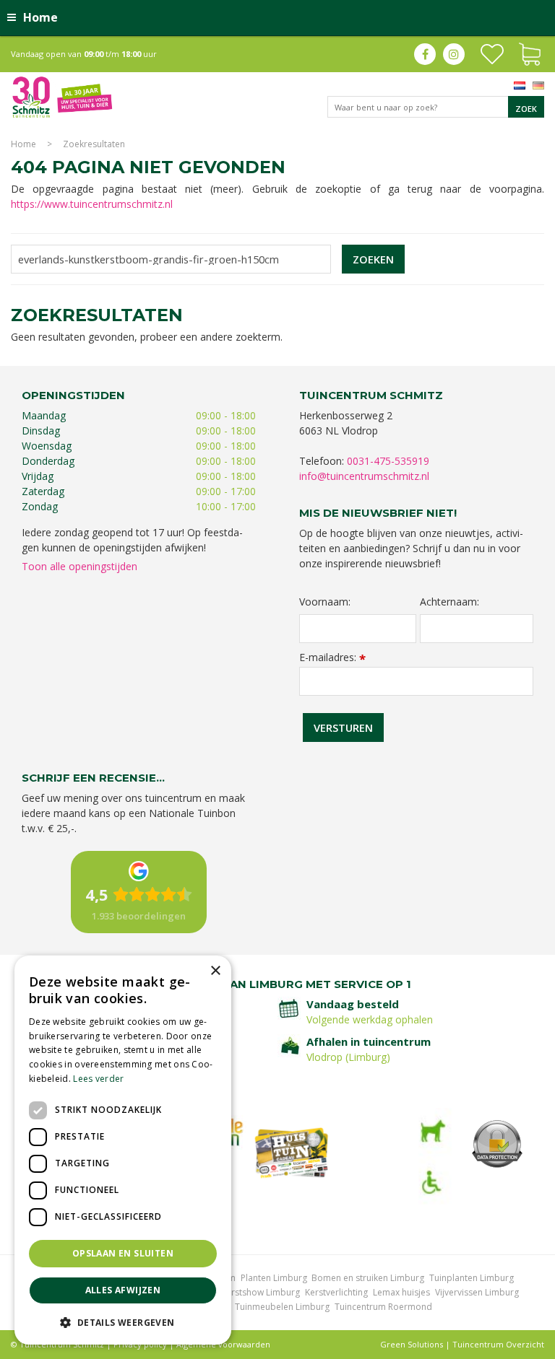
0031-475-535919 (388, 461)
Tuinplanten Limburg (471, 1277)
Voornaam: (324, 601)
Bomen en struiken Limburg (367, 1277)
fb (425, 54)
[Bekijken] (529, 52)
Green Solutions (411, 1344)
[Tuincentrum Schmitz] (62, 96)
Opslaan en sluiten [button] (122, 1253)
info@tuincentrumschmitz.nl (364, 476)
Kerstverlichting (336, 1292)
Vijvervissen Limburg (477, 1292)
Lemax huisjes (401, 1292)
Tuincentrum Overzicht (498, 1344)
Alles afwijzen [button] (123, 1290)
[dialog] (122, 1150)
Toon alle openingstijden (79, 566)
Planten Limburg (274, 1277)
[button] (123, 1322)
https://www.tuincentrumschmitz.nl (92, 204)
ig (454, 54)
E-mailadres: (332, 657)
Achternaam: (449, 601)
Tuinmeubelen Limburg (282, 1306)
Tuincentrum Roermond (383, 1306)
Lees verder (98, 1078)
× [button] (215, 971)
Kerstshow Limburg (260, 1292)
